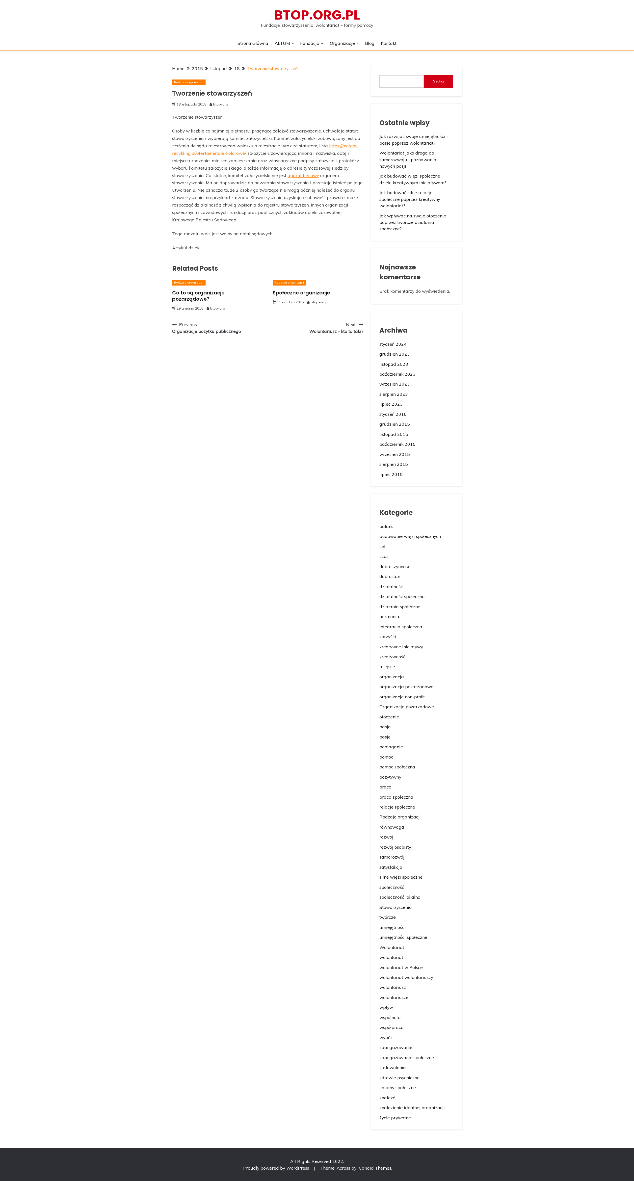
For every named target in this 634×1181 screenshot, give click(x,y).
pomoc (386, 757)
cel (382, 546)
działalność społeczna (402, 596)
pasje (385, 736)
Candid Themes (375, 1168)
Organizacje (342, 43)
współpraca (391, 1027)
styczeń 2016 (393, 414)
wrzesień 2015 (394, 454)
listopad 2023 (393, 364)
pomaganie (391, 746)
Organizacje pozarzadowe (406, 706)
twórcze (387, 917)
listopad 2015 (393, 434)
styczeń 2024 (393, 344)
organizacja (391, 676)
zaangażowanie (395, 1047)
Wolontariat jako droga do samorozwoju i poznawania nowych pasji (407, 159)
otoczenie (389, 716)
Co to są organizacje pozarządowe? (198, 295)
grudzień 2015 (394, 424)
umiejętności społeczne (403, 937)
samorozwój (391, 857)
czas (384, 556)
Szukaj (438, 81)
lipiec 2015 (391, 474)
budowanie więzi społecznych (410, 536)
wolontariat (391, 957)
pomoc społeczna (397, 766)
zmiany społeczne (397, 1087)
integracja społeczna (400, 626)
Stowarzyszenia (395, 907)
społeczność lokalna (400, 897)
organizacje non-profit (402, 696)
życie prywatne (395, 1117)
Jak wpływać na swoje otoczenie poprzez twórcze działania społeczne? (412, 222)
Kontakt (388, 43)
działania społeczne (399, 606)
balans (386, 526)
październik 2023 (397, 374)
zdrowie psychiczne (399, 1077)
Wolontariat (391, 947)
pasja (385, 726)
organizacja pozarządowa (406, 686)
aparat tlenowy (303, 175)
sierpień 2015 (393, 464)
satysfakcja (390, 867)
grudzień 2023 (394, 354)
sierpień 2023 (393, 394)
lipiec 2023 (391, 404)
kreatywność (392, 656)
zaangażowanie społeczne (406, 1057)
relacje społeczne (397, 807)
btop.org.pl (317, 15)
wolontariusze (393, 997)
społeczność (391, 887)
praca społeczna (396, 797)
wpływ (386, 1007)
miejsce (387, 666)
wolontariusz (392, 987)
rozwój (386, 837)
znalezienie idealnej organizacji (412, 1107)
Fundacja (309, 43)
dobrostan (389, 576)
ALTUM (282, 43)
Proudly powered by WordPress (276, 1168)
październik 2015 (397, 444)
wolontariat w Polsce (401, 967)
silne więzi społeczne (401, 877)
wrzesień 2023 (394, 384)
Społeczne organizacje (301, 292)
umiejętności (392, 927)
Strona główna (253, 43)
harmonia (389, 616)
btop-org (220, 104)
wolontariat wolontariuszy (406, 977)
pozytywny (390, 777)
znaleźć (387, 1097)
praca (385, 786)
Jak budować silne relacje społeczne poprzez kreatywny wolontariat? (409, 199)
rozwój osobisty (395, 847)
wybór (385, 1037)
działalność (391, 586)
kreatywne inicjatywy (401, 646)
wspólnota (390, 1017)
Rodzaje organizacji (188, 82)
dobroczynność (394, 566)
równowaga (391, 827)
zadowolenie (392, 1067)
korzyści (387, 636)
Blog (369, 43)
